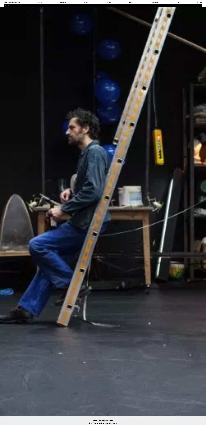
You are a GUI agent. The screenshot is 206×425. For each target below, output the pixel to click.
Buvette (86, 2)
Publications (154, 2)
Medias (131, 2)
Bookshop (63, 2)
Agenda (40, 2)
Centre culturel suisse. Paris (12, 2)
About (177, 2)
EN (201, 2)
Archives (108, 2)
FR (198, 2)
